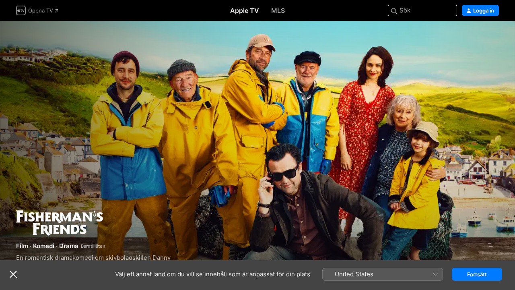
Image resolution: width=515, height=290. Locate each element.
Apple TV (244, 10)
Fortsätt (477, 274)
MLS (278, 10)
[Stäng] (13, 274)
